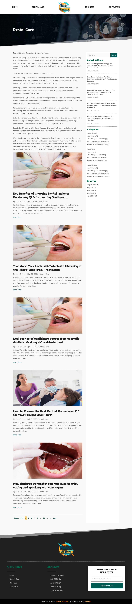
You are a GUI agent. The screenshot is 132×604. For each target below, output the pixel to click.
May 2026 (90, 193)
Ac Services (91, 133)
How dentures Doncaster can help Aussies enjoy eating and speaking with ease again (45, 485)
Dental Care (38, 7)
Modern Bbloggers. (63, 601)
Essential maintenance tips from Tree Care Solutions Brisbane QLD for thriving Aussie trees (101, 92)
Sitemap (87, 601)
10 (44, 518)
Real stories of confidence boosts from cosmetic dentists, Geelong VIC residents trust (46, 340)
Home (15, 7)
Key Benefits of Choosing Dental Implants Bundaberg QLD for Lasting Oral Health (41, 195)
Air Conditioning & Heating (97, 141)
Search (113, 55)
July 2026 (90, 188)
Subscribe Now (107, 586)
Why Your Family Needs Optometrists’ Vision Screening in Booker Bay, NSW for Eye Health (102, 105)
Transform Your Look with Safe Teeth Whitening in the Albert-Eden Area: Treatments (47, 268)
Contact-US (114, 7)
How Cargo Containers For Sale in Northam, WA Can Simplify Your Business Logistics (102, 79)
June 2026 (90, 190)
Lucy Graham (21, 202)
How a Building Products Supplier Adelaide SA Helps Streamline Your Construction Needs (100, 66)
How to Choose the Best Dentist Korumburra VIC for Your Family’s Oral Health (46, 413)
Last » (55, 518)
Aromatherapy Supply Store (97, 144)
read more (17, 217)
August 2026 (91, 185)
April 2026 (90, 196)
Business (89, 7)
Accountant (91, 136)
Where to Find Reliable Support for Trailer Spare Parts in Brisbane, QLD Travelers (100, 119)
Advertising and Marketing (96, 139)
